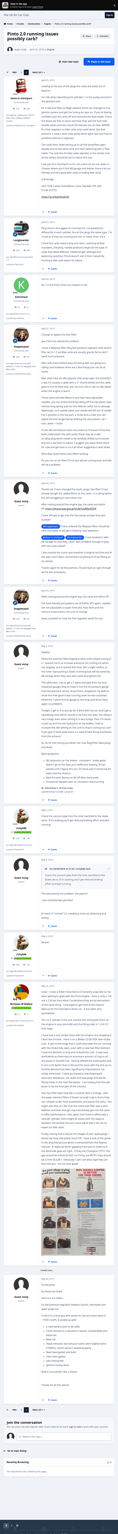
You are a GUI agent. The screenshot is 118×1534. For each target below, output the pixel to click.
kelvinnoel (21, 297)
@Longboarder (74, 537)
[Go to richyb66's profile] (21, 816)
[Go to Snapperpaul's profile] (21, 334)
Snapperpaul (21, 346)
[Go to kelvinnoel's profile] (21, 285)
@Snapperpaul (50, 526)
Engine (50, 49)
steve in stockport (21, 98)
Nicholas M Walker (21, 1004)
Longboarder (21, 240)
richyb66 (21, 828)
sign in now (75, 1426)
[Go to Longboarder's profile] (21, 228)
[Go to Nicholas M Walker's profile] (21, 992)
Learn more (6, 5)
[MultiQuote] (43, 211)
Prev (14, 72)
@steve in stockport (53, 537)
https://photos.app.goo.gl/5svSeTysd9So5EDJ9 (70, 508)
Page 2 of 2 (37, 72)
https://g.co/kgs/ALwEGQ (55, 197)
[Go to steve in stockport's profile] (21, 86)
